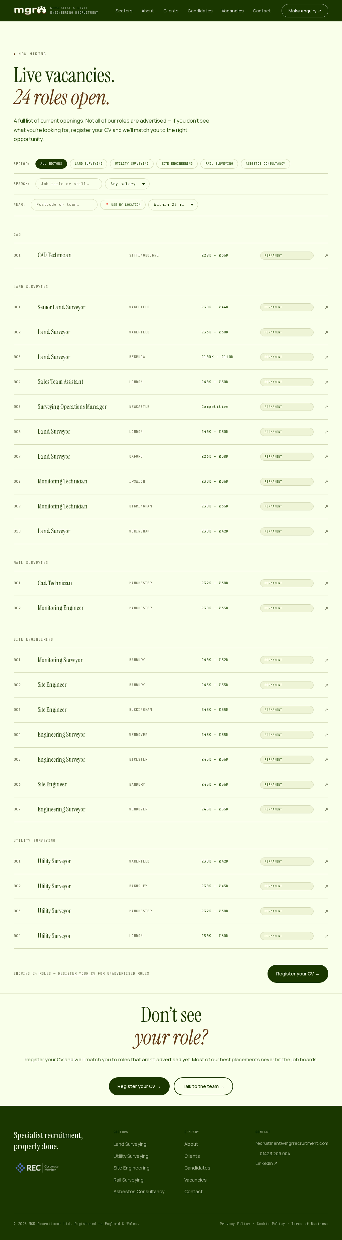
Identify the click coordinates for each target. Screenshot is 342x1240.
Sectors (124, 11)
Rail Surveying (219, 164)
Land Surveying (89, 164)
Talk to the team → (203, 1086)
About (148, 11)
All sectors (51, 164)
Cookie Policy (271, 1224)
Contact (262, 11)
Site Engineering (177, 164)
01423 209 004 (275, 1153)
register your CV (77, 973)
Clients (170, 11)
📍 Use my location (123, 205)
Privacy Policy (235, 1224)
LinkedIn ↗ (266, 1163)
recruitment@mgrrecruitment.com (291, 1143)
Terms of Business (310, 1224)
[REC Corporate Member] (37, 1168)
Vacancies (232, 11)
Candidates (200, 11)
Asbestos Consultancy (265, 164)
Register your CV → (298, 973)
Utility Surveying (131, 164)
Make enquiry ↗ (305, 11)
